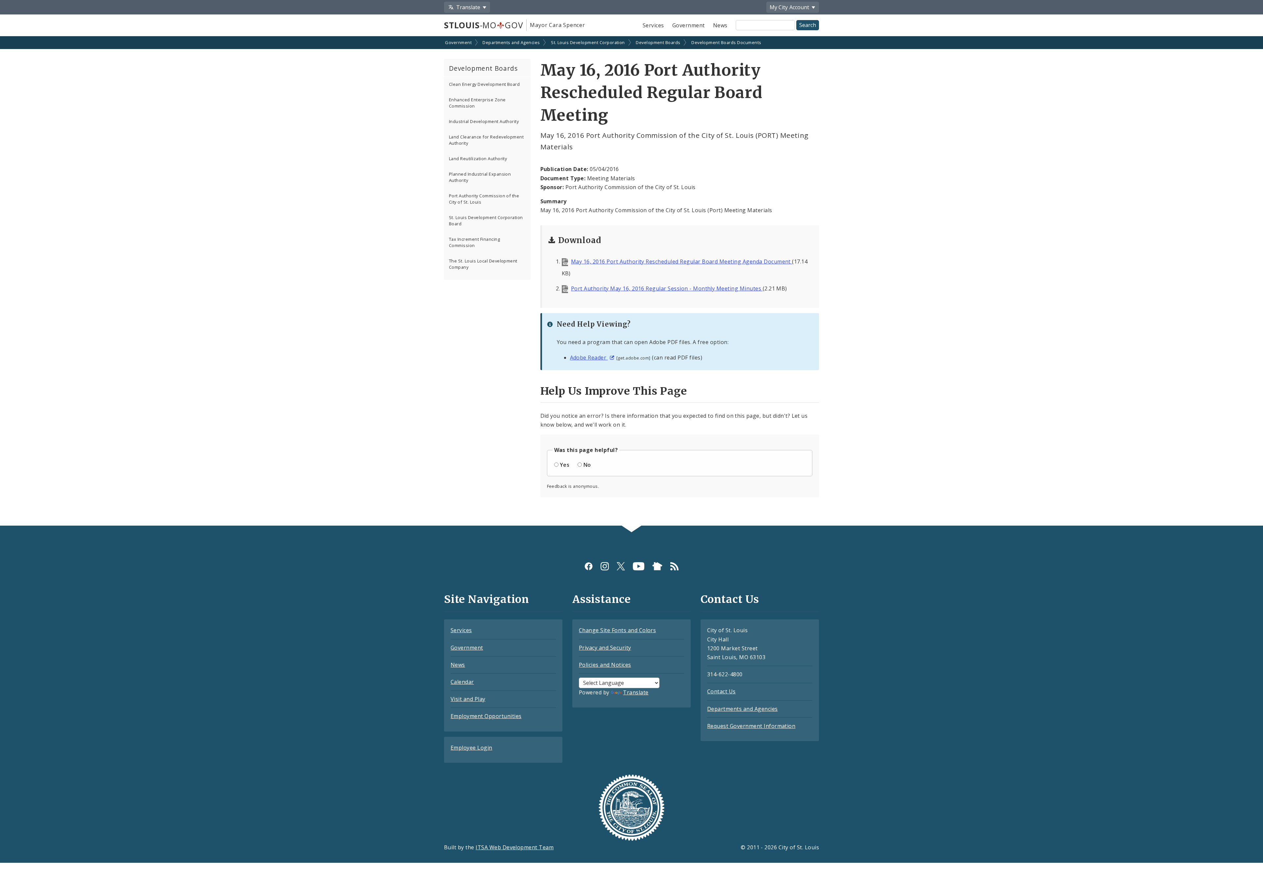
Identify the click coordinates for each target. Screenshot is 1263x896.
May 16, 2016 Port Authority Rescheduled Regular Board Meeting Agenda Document (681, 261)
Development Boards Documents (726, 42)
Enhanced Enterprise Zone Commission (477, 103)
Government (688, 25)
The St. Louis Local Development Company (483, 264)
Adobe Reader (589, 357)
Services (653, 25)
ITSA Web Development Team (515, 847)
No (587, 464)
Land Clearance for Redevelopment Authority (486, 140)
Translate (635, 692)
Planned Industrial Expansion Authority (480, 177)
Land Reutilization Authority (478, 159)
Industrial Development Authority (484, 121)
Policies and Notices (605, 664)
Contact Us (721, 691)
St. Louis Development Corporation (588, 42)
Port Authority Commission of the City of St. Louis (484, 199)
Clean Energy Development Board (484, 84)
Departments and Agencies (511, 42)
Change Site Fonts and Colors (617, 630)
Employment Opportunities (486, 716)
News (720, 25)
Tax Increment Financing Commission (474, 242)
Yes (564, 464)
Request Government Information (751, 726)
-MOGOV (483, 25)
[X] (621, 566)
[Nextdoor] (657, 566)
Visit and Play (468, 699)
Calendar (462, 681)
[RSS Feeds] (674, 566)
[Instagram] (605, 566)
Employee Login (471, 747)
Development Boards (658, 42)
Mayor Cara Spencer (557, 25)
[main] (631, 281)
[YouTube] (638, 566)
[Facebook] (588, 566)
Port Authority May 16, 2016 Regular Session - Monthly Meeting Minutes (667, 288)
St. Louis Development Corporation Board (486, 220)
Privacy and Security (605, 647)
